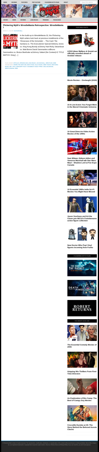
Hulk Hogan (39, 64)
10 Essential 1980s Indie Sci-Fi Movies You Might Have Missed (81, 190)
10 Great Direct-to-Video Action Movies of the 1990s (81, 133)
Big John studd (29, 64)
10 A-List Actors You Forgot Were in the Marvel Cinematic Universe (82, 106)
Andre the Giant (18, 64)
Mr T (11, 66)
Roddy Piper (39, 66)
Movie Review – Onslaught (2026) (82, 80)
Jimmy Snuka (47, 64)
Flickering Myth (49, 11)
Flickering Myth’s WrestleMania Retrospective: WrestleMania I (33, 26)
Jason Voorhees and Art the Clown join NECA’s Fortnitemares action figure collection (82, 218)
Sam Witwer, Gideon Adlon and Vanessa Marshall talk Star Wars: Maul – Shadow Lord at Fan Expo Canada (82, 161)
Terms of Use (54, 445)
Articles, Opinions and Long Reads (24, 63)
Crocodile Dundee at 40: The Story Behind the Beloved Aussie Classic (82, 427)
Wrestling (49, 63)
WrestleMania (9, 68)
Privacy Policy (64, 445)
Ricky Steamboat (28, 66)
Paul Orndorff (18, 66)
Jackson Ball (40, 63)
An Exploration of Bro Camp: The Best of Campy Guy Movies (82, 399)
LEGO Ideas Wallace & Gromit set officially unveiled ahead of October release (82, 53)
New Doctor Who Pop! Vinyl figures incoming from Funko (80, 246)
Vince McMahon (48, 66)
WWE (54, 63)
